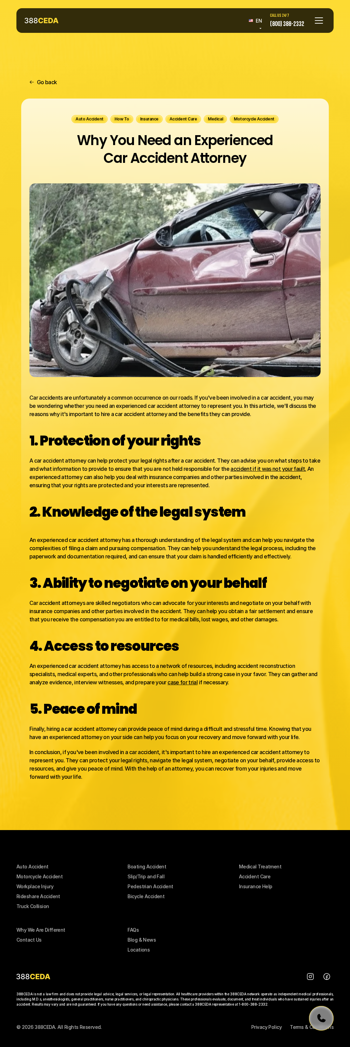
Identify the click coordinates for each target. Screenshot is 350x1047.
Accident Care (255, 876)
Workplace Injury (34, 886)
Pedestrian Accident (150, 886)
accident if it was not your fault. (268, 468)
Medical (248, 866)
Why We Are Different (40, 930)
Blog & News (141, 940)
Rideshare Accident (38, 896)
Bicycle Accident (145, 896)
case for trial (182, 682)
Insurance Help (255, 886)
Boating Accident (146, 866)
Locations (138, 950)
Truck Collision (32, 906)
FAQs (133, 930)
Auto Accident (32, 866)
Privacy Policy (266, 1027)
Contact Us (28, 940)
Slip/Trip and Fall (145, 876)
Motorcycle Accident (39, 876)
